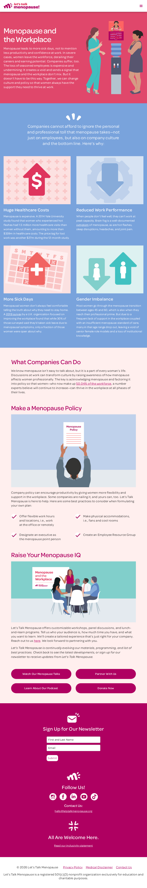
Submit (52, 758)
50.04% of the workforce (93, 383)
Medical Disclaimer (99, 867)
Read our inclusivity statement (73, 845)
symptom (82, 225)
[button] (141, 6)
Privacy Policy (73, 867)
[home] (21, 6)
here (37, 641)
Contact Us (124, 867)
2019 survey (14, 314)
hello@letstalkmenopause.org (73, 811)
